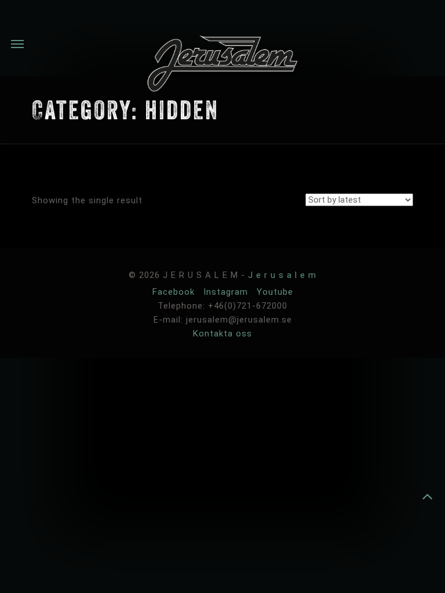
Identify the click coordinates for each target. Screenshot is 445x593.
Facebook (175, 292)
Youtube (275, 292)
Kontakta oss (222, 333)
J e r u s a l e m (282, 275)
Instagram (227, 292)
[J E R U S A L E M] (222, 66)
